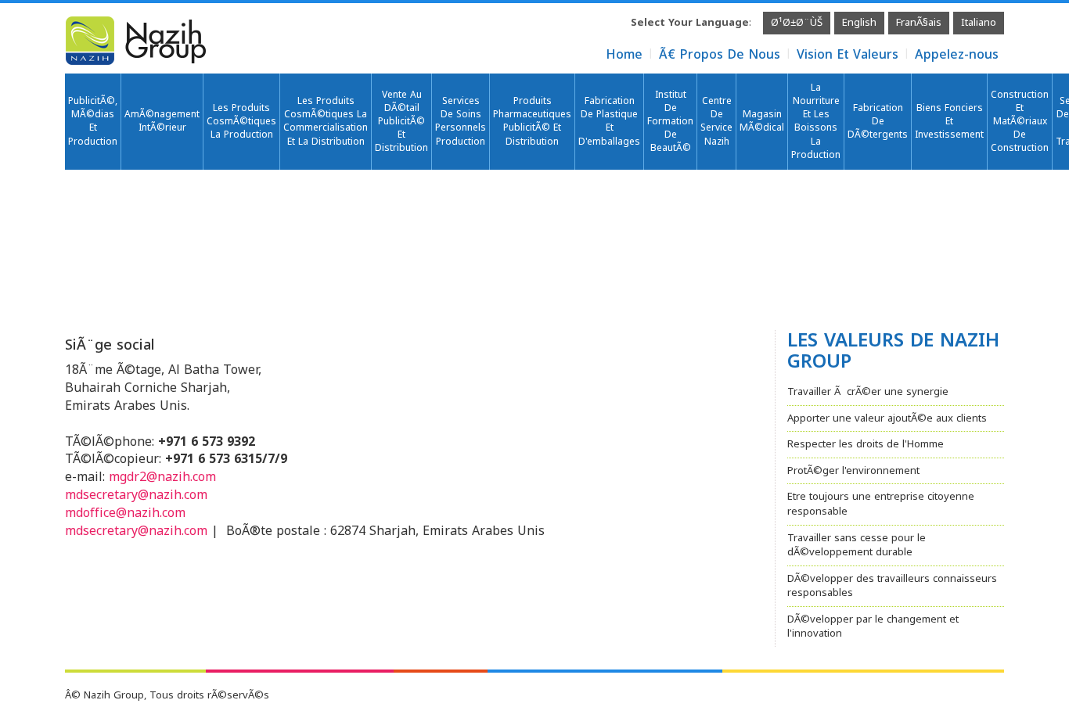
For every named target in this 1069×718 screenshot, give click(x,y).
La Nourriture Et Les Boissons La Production (815, 121)
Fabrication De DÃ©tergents (878, 121)
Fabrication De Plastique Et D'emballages (609, 120)
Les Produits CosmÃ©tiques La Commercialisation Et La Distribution (325, 120)
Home (624, 54)
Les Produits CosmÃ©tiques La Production (241, 121)
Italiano (978, 22)
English (859, 22)
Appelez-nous (957, 54)
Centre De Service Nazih (716, 120)
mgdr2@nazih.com (162, 477)
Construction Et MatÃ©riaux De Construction (1020, 121)
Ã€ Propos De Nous (719, 54)
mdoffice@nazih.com (125, 513)
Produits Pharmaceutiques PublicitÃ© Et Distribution (532, 120)
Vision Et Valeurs (847, 54)
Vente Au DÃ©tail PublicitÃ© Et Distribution (401, 121)
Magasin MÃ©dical (762, 121)
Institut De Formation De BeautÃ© (670, 121)
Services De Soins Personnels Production (460, 120)
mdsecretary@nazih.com (136, 495)
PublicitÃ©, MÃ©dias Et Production (92, 120)
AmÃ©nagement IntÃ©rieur (162, 121)
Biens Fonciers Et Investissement (949, 121)
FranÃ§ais (918, 22)
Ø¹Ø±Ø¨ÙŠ (796, 22)
